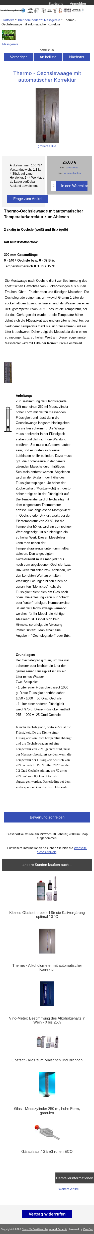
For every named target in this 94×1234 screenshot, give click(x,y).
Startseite (55, 3)
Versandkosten (72, 173)
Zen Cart (88, 1229)
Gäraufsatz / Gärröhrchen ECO (47, 1152)
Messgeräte (52, 20)
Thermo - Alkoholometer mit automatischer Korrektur (47, 967)
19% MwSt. (71, 167)
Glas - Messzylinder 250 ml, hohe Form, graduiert (47, 1111)
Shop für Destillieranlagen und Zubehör (44, 1229)
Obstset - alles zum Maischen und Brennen (47, 1060)
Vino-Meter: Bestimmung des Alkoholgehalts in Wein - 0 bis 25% (47, 1020)
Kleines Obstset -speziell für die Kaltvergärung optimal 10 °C (47, 915)
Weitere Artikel (68, 1189)
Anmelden (78, 3)
